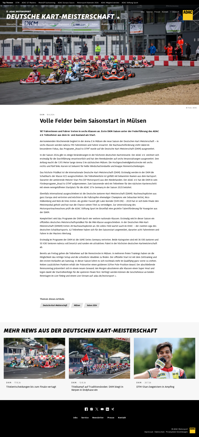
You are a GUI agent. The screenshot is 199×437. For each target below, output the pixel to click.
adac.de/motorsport (104, 275)
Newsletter (98, 417)
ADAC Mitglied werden (110, 3)
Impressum (148, 432)
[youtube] (102, 409)
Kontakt (165, 12)
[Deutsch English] (174, 11)
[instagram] (91, 409)
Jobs (142, 12)
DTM (17, 3)
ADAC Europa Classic (66, 3)
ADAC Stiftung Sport (130, 3)
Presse (157, 12)
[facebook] (86, 409)
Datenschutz (160, 432)
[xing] (112, 409)
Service (149, 12)
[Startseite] (118, 18)
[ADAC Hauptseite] (186, 15)
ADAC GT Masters (29, 3)
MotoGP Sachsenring (47, 3)
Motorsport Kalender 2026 (88, 3)
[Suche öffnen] (114, 24)
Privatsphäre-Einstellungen (177, 432)
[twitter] (96, 409)
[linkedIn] (107, 409)
